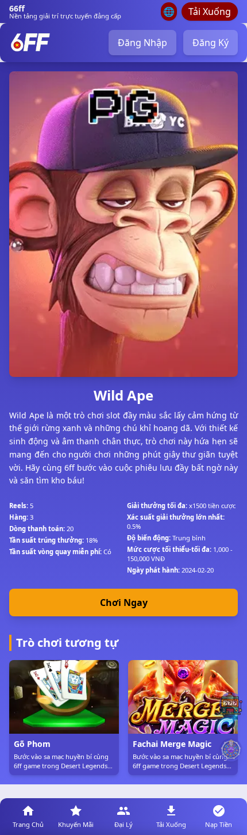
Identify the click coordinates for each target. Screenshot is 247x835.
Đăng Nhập (142, 42)
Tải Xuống (209, 11)
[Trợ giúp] (230, 703)
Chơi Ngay (124, 602)
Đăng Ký (210, 42)
